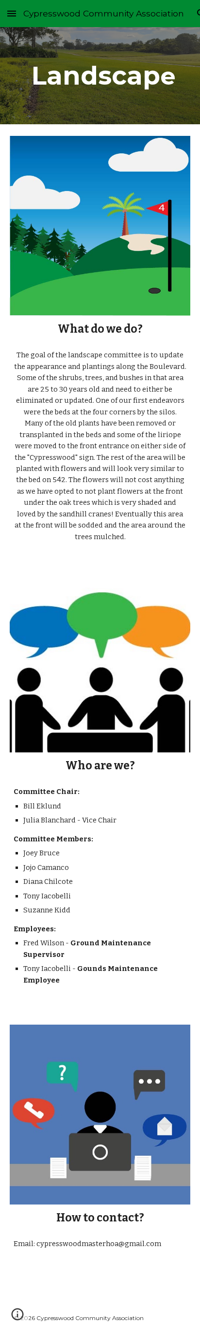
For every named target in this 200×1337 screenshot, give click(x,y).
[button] (11, 13)
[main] (100, 75)
